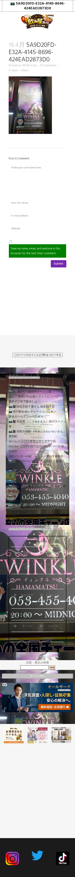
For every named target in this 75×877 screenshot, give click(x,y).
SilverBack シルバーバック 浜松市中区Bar (35, 516)
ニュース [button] (53, 626)
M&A (37, 636)
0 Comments (48, 65)
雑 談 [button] (53, 614)
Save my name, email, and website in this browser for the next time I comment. (35, 251)
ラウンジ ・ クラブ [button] (27, 566)
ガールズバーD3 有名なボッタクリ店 (32, 441)
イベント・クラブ (24, 581)
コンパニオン (50, 579)
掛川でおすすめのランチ (24, 501)
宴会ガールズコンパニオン (26, 416)
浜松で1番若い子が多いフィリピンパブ (33, 396)
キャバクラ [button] (27, 595)
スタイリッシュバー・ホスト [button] (53, 599)
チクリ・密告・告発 (22, 386)
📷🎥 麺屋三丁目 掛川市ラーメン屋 (32, 481)
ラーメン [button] (27, 626)
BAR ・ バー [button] (53, 553)
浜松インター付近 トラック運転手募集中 (36, 456)
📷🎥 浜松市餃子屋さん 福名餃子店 (32, 406)
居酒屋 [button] (27, 553)
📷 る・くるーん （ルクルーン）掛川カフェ (37, 496)
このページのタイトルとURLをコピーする (37, 354)
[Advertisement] (37, 783)
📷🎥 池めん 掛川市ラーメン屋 (30, 391)
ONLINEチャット (37, 541)
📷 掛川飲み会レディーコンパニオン (32, 411)
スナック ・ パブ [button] (53, 566)
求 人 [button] (27, 614)
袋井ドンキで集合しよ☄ (24, 401)
